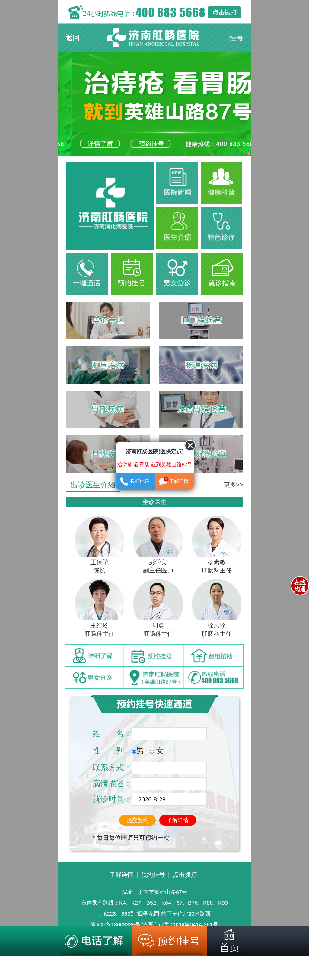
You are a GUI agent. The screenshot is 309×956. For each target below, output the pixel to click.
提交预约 (137, 820)
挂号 (236, 38)
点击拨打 (185, 874)
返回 (73, 38)
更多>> (233, 484)
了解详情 (178, 820)
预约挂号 (153, 874)
